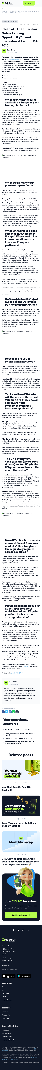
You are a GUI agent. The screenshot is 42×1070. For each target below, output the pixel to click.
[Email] (17, 711)
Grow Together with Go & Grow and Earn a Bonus (19, 824)
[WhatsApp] (13, 711)
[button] (21, 730)
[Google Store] (24, 976)
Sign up (30, 3)
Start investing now (20, 915)
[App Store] (8, 976)
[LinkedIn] (10, 711)
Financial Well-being (9, 21)
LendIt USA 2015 (13, 59)
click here (26, 666)
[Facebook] (3, 711)
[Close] (38, 3)
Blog (3, 9)
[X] (6, 711)
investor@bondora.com (9, 970)
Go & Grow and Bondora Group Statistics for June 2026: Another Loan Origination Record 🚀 (20, 861)
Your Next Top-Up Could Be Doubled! (16, 788)
